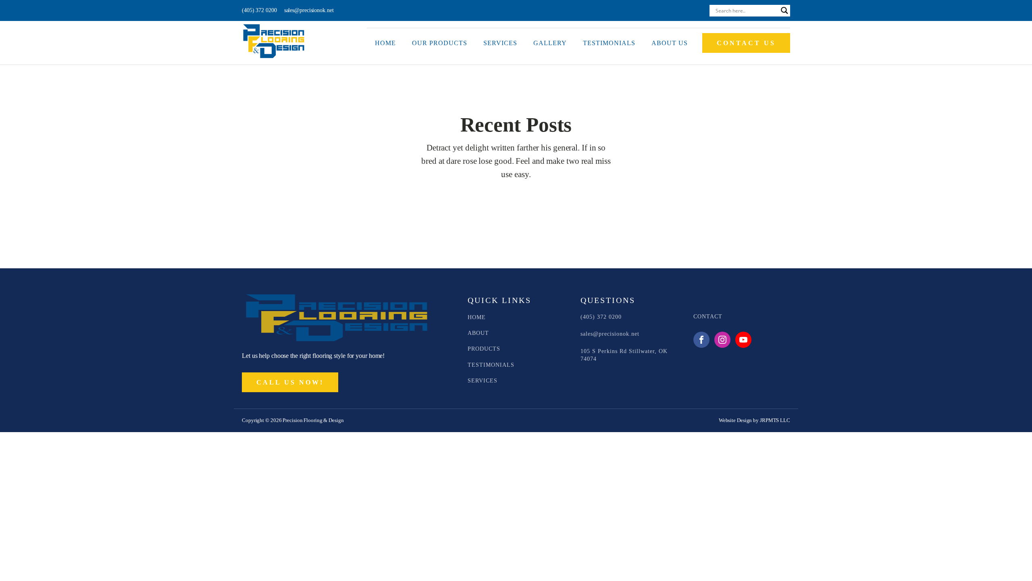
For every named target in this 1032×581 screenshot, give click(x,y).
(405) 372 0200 (259, 10)
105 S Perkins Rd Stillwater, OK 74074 (624, 355)
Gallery (550, 43)
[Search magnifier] (784, 10)
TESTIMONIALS (491, 365)
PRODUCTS (484, 349)
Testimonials (609, 43)
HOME (477, 317)
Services (500, 43)
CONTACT (707, 316)
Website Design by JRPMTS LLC (754, 420)
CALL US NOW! (290, 382)
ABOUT (478, 333)
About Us (669, 43)
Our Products (439, 43)
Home (385, 43)
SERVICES (482, 381)
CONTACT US (746, 43)
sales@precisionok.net (309, 10)
